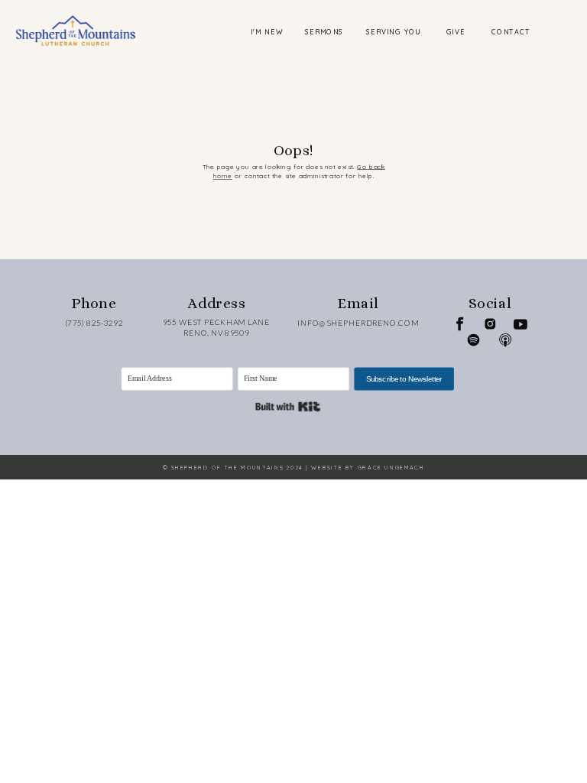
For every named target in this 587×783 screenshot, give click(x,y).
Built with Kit (287, 406)
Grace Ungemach (391, 467)
